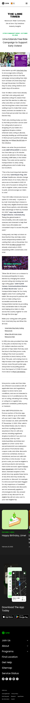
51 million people (15, 245)
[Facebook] (6, 679)
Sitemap (7, 668)
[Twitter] (3, 679)
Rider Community (19, 21)
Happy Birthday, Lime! (14, 535)
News (12, 532)
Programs (8, 651)
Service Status (10, 673)
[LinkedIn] (10, 679)
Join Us (6, 640)
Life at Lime (10, 23)
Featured (5, 532)
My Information (5, 699)
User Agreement (6, 693)
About (5, 646)
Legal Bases (21, 696)
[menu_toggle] (26, 3)
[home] (5, 3)
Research (13, 696)
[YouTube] (13, 679)
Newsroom (8, 21)
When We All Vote (18, 140)
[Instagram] (17, 679)
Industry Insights (15, 26)
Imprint (13, 699)
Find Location (10, 657)
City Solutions (19, 23)
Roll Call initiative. (19, 372)
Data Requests (5, 696)
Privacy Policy (15, 693)
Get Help (7, 662)
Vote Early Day (21, 70)
